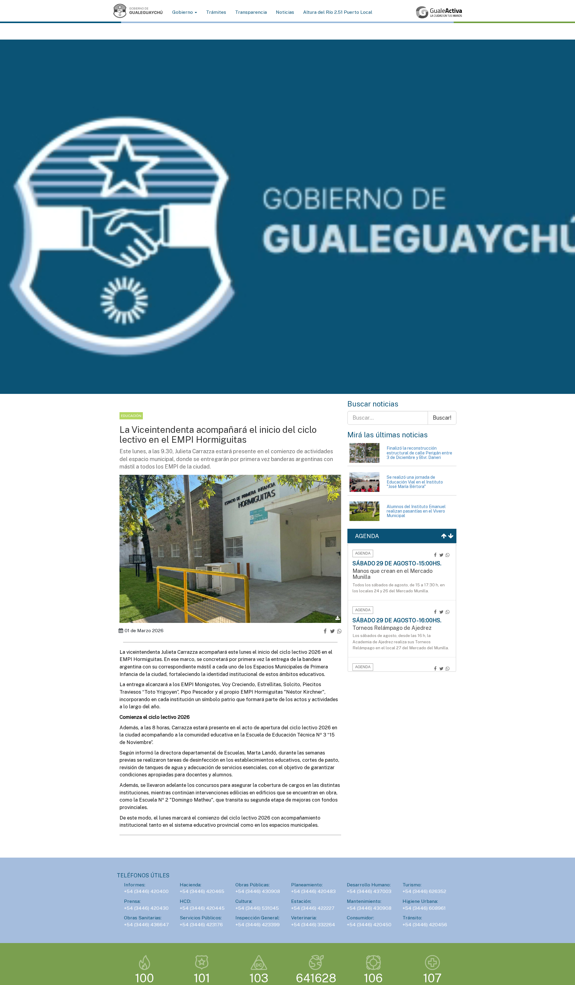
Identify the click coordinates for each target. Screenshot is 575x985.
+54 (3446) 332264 (313, 924)
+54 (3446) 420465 (202, 891)
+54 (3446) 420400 (146, 891)
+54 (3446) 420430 (146, 908)
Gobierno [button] (183, 12)
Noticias (285, 12)
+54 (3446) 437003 (369, 891)
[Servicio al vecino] (439, 12)
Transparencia (251, 12)
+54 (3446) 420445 (202, 908)
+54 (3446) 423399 (257, 924)
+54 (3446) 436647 (146, 924)
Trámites (216, 12)
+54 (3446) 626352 (424, 891)
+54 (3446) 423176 (201, 924)
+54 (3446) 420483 (313, 891)
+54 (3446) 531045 (257, 908)
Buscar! (442, 418)
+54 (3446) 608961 (424, 908)
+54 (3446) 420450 (369, 924)
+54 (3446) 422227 (313, 908)
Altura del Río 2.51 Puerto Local (337, 12)
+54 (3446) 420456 (424, 924)
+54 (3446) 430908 (257, 891)
